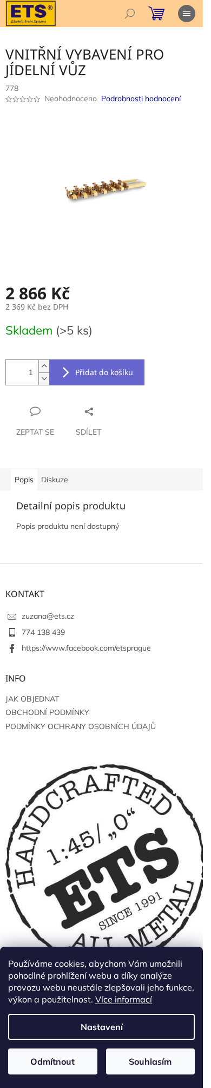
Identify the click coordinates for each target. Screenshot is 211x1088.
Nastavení (102, 1026)
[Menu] (186, 13)
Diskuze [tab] (54, 479)
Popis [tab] (24, 479)
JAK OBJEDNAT (32, 699)
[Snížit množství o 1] (43, 378)
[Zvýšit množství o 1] (43, 366)
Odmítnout (52, 1061)
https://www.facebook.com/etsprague (86, 648)
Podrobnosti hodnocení (141, 98)
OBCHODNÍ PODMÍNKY (47, 712)
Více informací (123, 999)
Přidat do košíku (104, 372)
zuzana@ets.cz (48, 616)
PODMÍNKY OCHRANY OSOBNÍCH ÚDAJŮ (80, 726)
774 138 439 (43, 632)
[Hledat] (130, 13)
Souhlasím (150, 1061)
